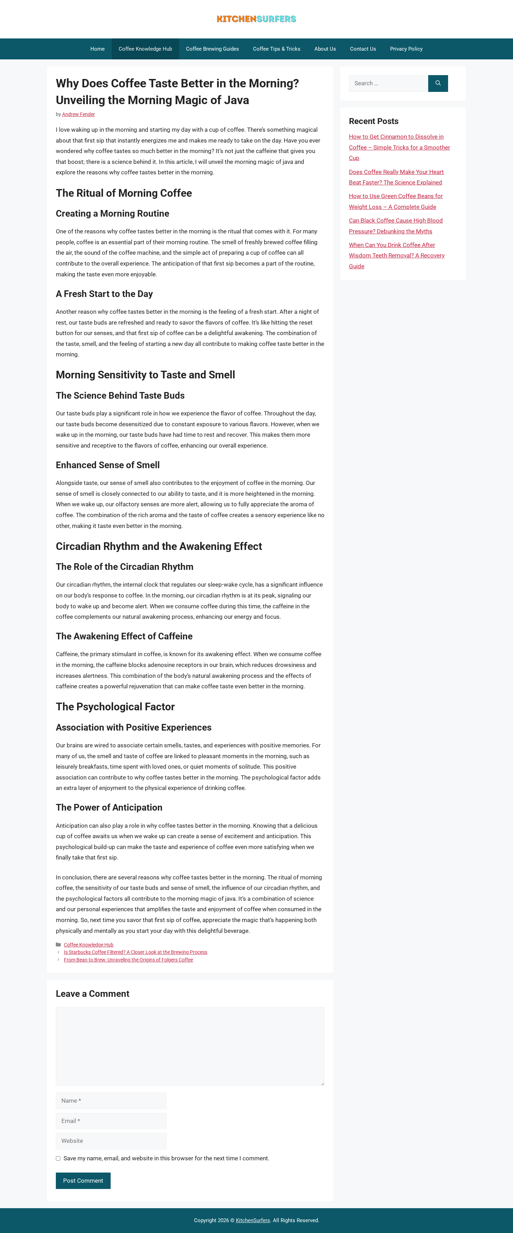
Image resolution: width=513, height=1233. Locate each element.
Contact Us (363, 49)
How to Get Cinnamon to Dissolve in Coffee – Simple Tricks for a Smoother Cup (399, 147)
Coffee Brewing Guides (212, 49)
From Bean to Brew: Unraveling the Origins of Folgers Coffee (128, 960)
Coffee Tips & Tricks (276, 49)
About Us (325, 49)
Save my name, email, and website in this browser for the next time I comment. (166, 1158)
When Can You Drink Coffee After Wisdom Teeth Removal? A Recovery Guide (397, 255)
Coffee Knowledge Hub (145, 49)
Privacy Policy (406, 49)
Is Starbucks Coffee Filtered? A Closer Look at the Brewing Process (135, 952)
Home (97, 49)
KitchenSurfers (253, 1220)
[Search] (438, 83)
